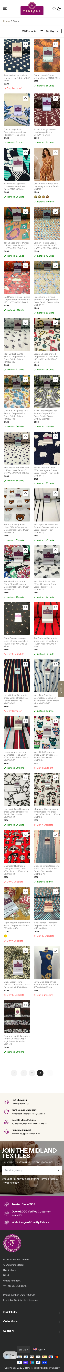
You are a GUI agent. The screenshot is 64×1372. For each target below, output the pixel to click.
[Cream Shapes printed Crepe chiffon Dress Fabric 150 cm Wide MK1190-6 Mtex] (47, 334)
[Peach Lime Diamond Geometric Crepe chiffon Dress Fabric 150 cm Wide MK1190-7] (47, 277)
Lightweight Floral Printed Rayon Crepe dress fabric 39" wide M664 (17, 925)
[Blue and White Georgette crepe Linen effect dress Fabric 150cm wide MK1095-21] (47, 846)
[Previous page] (14, 1073)
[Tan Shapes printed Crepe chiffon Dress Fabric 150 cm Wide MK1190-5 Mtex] (17, 223)
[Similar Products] (25, 44)
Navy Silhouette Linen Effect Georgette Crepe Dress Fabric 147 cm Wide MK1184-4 (46, 471)
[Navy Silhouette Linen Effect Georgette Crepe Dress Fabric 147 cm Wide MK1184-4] (47, 448)
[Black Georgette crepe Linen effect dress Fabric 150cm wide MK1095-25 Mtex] (17, 618)
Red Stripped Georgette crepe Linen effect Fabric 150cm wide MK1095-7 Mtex (46, 642)
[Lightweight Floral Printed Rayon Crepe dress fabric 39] (17, 903)
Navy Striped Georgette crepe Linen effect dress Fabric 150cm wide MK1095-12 (16, 699)
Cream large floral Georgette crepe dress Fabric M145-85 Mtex (15, 132)
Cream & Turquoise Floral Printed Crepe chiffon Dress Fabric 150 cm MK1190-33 (16, 414)
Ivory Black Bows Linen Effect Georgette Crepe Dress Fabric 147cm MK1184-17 (45, 585)
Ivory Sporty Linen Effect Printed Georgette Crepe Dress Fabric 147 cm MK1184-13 (46, 528)
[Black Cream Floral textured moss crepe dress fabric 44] (17, 962)
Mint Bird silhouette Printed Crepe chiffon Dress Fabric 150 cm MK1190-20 (14, 358)
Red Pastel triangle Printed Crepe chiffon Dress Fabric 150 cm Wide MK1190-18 (17, 300)
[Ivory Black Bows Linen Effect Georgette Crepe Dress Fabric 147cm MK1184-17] (47, 561)
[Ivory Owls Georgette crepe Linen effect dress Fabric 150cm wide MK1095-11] (47, 732)
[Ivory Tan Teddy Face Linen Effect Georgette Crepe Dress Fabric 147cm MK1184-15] (17, 504)
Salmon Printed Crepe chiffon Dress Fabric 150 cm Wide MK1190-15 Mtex (46, 245)
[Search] (54, 9)
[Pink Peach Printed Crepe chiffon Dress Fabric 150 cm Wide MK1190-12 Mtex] (17, 448)
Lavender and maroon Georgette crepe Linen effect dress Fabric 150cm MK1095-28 (16, 756)
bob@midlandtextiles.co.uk (24, 1300)
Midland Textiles (30, 1367)
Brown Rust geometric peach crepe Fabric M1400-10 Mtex (45, 132)
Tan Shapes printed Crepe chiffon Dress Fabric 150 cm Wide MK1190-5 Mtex (16, 245)
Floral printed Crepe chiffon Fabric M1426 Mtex (47, 76)
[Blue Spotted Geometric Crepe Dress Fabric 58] (47, 903)
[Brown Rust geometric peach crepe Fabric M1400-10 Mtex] (47, 110)
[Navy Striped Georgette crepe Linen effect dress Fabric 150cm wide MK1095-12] (17, 675)
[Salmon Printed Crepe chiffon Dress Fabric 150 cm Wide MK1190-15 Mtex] (47, 223)
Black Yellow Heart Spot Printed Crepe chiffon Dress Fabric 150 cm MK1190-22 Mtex (45, 414)
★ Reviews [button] (61, 689)
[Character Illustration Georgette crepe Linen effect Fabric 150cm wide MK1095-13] (17, 846)
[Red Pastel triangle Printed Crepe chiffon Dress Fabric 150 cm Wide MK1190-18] (17, 277)
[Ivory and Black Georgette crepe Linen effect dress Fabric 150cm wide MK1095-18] (17, 789)
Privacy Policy (10, 1182)
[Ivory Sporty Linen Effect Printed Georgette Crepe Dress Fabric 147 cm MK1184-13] (47, 504)
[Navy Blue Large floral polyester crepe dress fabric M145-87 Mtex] (17, 164)
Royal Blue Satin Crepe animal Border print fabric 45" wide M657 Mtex (46, 985)
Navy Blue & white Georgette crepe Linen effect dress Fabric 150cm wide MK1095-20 (46, 699)
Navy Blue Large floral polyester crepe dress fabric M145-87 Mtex (14, 186)
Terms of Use (48, 1178)
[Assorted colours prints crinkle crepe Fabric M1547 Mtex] (17, 55)
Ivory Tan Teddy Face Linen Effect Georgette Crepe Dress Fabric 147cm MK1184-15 (16, 528)
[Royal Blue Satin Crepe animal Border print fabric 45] (47, 962)
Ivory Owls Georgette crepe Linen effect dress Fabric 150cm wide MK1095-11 (45, 756)
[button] (5, 8)
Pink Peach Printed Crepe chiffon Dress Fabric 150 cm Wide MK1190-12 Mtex (16, 470)
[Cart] (59, 9)
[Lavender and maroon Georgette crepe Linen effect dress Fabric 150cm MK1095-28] (17, 732)
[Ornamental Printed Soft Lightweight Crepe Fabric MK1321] (47, 164)
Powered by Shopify (49, 1367)
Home (6, 21)
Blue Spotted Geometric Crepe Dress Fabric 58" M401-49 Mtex (45, 925)
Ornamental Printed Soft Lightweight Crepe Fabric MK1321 (46, 186)
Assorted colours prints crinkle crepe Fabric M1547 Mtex (17, 78)
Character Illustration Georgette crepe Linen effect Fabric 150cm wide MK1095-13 (16, 870)
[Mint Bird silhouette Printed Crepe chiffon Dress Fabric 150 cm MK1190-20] (17, 334)
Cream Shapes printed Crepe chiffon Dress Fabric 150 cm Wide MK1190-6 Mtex (47, 358)
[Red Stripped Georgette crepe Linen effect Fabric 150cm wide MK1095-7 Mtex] (47, 618)
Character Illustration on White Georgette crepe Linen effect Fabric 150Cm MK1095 (47, 813)
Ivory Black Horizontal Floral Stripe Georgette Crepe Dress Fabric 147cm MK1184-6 (16, 585)
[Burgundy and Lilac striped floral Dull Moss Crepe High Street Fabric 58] (17, 1016)
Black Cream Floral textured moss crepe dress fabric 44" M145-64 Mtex (17, 985)
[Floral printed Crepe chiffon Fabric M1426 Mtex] (47, 55)
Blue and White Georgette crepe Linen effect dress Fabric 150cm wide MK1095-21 (46, 870)
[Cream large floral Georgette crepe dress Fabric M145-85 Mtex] (17, 110)
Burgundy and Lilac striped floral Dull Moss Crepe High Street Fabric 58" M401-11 (17, 1040)
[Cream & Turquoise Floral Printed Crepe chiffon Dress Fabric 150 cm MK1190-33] (17, 391)
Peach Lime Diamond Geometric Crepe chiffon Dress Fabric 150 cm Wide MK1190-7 (46, 301)
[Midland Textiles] (32, 8)
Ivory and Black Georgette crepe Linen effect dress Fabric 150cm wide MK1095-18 (16, 813)
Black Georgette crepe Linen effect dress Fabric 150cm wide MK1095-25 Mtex (16, 642)
